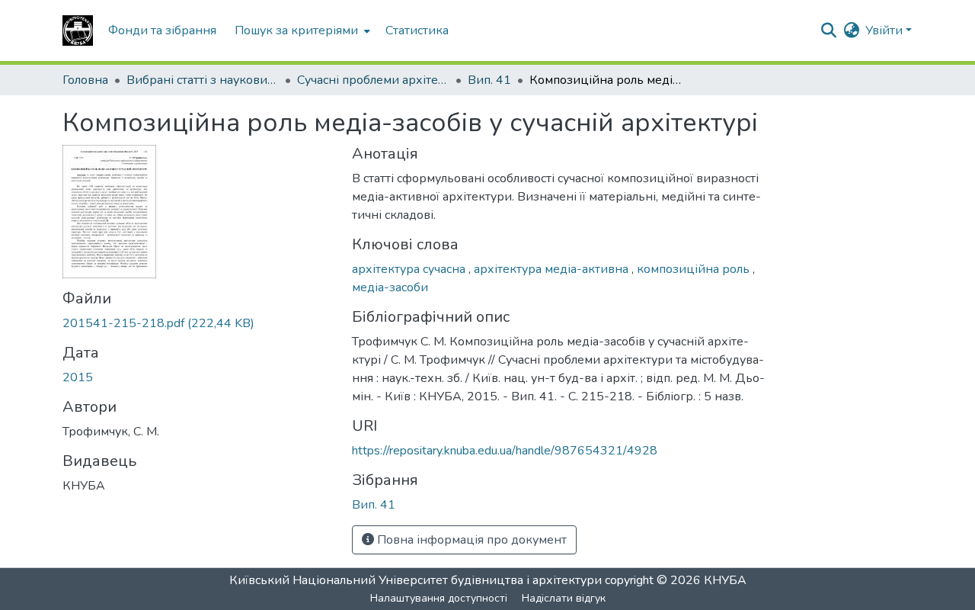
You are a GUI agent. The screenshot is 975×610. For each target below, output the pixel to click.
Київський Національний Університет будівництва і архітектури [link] (415, 580)
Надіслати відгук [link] (564, 598)
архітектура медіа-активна (552, 269)
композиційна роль (695, 269)
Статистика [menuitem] (417, 30)
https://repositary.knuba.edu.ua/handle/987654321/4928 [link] (504, 450)
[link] (198, 323)
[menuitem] (301, 30)
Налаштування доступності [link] (438, 598)
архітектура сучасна (410, 269)
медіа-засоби (390, 287)
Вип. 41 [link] (489, 80)
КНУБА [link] (725, 580)
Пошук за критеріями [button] (296, 30)
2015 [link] (77, 377)
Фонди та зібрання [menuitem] (162, 30)
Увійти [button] (885, 30)
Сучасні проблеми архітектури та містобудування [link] (373, 80)
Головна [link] (85, 80)
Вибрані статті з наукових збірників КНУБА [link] (202, 80)
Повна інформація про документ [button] (470, 539)
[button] (77, 30)
